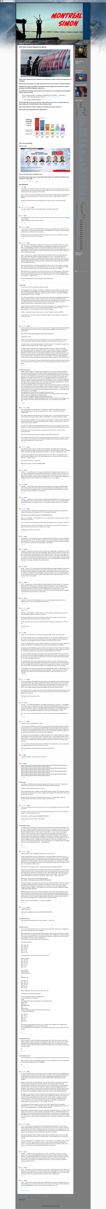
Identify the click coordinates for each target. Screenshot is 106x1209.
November (81, 110)
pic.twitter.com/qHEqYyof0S (52, 97)
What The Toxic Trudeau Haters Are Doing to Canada (82, 187)
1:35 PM (23, 716)
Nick (22, 755)
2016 (78, 228)
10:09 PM (23, 1187)
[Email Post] (36, 181)
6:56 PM (23, 562)
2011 (78, 238)
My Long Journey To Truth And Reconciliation (82, 118)
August (80, 203)
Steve (22, 215)
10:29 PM (23, 1067)
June (79, 207)
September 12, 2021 (46, 99)
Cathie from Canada (26, 207)
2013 (78, 234)
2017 (78, 226)
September (81, 114)
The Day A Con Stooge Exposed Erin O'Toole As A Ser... (82, 194)
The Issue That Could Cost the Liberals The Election (82, 176)
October (80, 112)
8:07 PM (23, 821)
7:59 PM (23, 321)
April (79, 211)
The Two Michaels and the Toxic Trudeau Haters (82, 129)
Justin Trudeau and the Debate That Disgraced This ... (82, 171)
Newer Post (23, 1196)
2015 (78, 230)
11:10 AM (23, 442)
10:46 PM (23, 365)
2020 (78, 220)
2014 (78, 232)
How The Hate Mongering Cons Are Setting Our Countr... (81, 124)
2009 (78, 242)
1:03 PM (23, 914)
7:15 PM (23, 593)
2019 (78, 222)
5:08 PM (23, 492)
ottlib (22, 187)
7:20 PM (23, 603)
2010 (78, 240)
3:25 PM (23, 758)
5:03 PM (23, 479)
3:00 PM (23, 465)
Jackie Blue (24, 243)
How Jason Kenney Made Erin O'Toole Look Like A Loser (82, 153)
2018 (78, 224)
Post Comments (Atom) (31, 1199)
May (79, 209)
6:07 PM (23, 222)
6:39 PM (23, 544)
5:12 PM (23, 504)
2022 (78, 104)
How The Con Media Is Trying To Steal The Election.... (82, 134)
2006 (78, 249)
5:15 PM (23, 922)
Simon (22, 470)
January (80, 217)
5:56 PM (23, 531)
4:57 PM (23, 211)
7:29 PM (23, 238)
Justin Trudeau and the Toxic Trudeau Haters (82, 199)
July (79, 205)
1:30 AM (23, 403)
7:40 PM (23, 280)
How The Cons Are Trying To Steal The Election (82, 165)
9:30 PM (23, 628)
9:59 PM (23, 1175)
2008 (78, 244)
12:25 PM (23, 902)
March (80, 213)
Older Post (68, 1196)
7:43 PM (23, 1033)
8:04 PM (23, 800)
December (81, 108)
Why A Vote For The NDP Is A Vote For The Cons (82, 146)
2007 (78, 246)
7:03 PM (23, 577)
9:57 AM (23, 847)
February (80, 215)
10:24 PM (23, 1051)
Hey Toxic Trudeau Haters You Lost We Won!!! (82, 140)
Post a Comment (25, 1190)
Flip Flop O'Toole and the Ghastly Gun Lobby (82, 182)
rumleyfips (23, 227)
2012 (78, 236)
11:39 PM (23, 674)
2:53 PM (23, 750)
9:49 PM (23, 1163)
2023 (78, 102)
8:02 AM (23, 698)
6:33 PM (23, 777)
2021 (78, 107)
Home (46, 1196)
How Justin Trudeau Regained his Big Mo (82, 159)
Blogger (62, 1205)
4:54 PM (23, 202)
